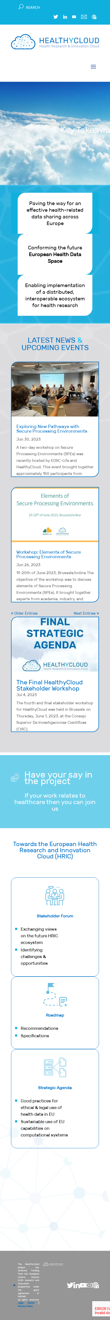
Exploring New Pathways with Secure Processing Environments (51, 429)
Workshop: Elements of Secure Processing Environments (48, 554)
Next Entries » (86, 613)
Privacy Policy (25, 1306)
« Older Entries (24, 613)
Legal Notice (26, 1302)
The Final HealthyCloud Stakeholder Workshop (49, 685)
